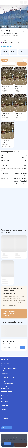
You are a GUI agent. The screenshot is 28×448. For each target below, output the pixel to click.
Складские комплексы (7, 383)
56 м (3, 86)
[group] (7, 76)
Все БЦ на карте (5, 370)
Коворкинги (4, 373)
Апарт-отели (4, 401)
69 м (16, 113)
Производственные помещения (9, 386)
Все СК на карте (5, 388)
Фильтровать (21, 64)
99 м (3, 140)
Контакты (4, 409)
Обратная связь (6, 428)
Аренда (5, 60)
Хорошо (7, 443)
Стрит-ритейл (5, 399)
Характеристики (14, 26)
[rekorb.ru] (9, 2)
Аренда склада (5, 381)
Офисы (4, 26)
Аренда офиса (5, 363)
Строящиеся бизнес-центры (9, 368)
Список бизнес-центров (7, 366)
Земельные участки (6, 391)
